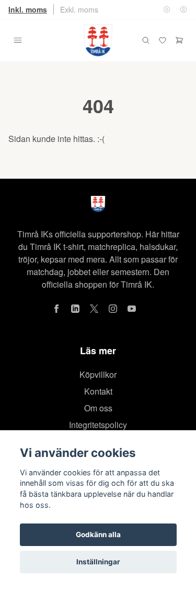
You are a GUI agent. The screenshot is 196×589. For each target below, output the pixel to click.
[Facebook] (56, 308)
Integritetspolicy (98, 425)
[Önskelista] (162, 40)
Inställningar (98, 562)
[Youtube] (132, 308)
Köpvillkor (98, 374)
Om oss (98, 408)
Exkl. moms (79, 9)
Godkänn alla (98, 534)
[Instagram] (113, 308)
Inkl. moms (27, 9)
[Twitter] (94, 308)
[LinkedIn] (75, 308)
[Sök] (145, 40)
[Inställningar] (167, 9)
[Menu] (17, 40)
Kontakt (98, 391)
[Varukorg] (179, 40)
